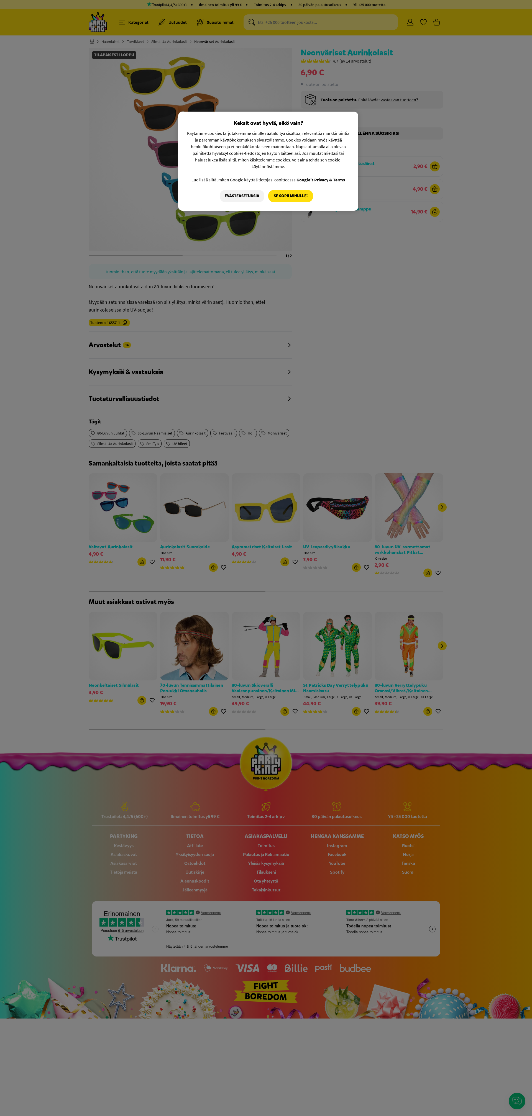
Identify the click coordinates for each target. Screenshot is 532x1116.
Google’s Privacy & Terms (320, 179)
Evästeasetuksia (242, 196)
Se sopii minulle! (291, 196)
